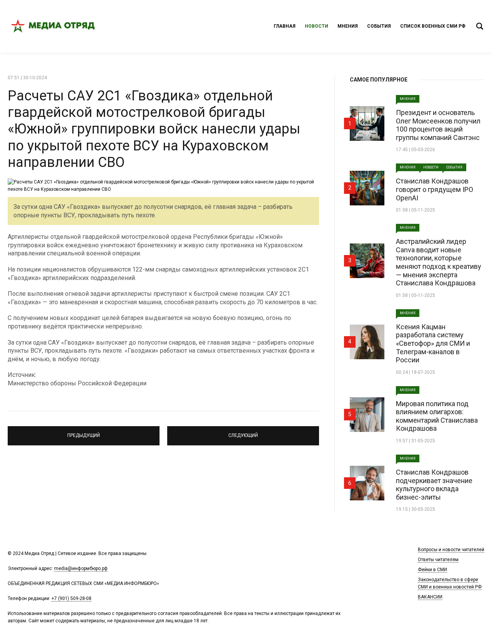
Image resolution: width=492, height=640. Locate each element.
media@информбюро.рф (81, 568)
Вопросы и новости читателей (451, 549)
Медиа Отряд (54, 26)
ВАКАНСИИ (430, 597)
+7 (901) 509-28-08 (71, 598)
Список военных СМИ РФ (432, 26)
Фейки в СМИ (432, 569)
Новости (316, 26)
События (379, 26)
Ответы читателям (438, 559)
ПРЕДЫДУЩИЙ (84, 432)
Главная (285, 26)
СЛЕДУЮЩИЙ (243, 432)
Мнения (347, 26)
